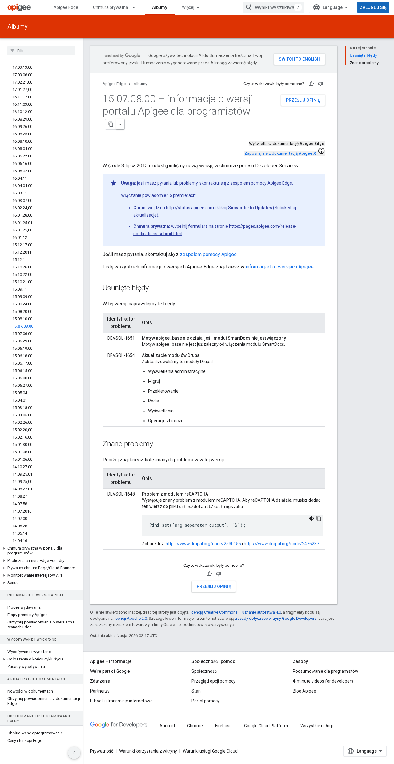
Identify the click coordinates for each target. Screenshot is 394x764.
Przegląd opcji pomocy (213, 681)
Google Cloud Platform (266, 725)
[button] (41, 551)
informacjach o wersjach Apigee (280, 267)
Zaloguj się (373, 7)
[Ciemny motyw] (311, 518)
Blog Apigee (304, 690)
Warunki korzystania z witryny (148, 751)
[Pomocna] (311, 83)
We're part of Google (110, 671)
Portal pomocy (205, 700)
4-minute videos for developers (323, 681)
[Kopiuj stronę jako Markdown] (110, 124)
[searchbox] (41, 50)
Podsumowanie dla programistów (325, 671)
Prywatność (101, 751)
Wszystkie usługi (316, 725)
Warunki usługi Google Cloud (210, 751)
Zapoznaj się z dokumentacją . (280, 153)
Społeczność (204, 671)
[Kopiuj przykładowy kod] (319, 518)
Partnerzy (100, 690)
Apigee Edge (66, 7)
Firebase (223, 725)
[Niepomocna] (320, 83)
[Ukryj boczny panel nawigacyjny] (74, 753)
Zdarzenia (100, 681)
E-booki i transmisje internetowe (121, 700)
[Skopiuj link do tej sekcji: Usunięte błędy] (155, 288)
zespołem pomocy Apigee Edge (261, 183)
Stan (196, 690)
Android (167, 725)
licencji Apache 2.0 (130, 618)
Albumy (159, 7)
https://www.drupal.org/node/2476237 (281, 543)
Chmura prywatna (110, 7)
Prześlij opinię (303, 100)
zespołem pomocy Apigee (208, 254)
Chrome (195, 725)
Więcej (188, 7)
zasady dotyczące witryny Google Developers (275, 618)
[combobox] (273, 7)
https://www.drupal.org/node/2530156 (203, 543)
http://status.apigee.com (190, 207)
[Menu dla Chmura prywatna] (136, 7)
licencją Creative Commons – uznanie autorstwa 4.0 (235, 612)
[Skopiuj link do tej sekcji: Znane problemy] (159, 444)
